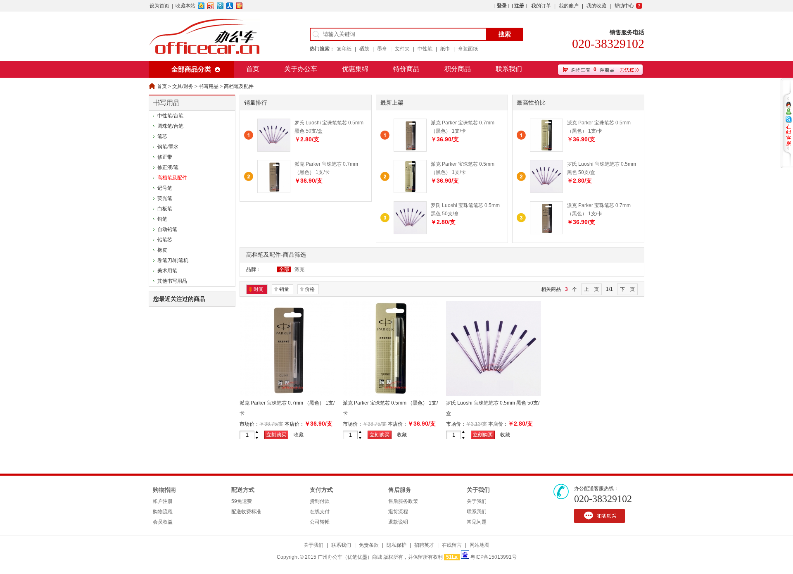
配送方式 (242, 490)
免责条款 (369, 545)
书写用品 (208, 86)
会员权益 (163, 522)
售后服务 (399, 490)
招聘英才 (424, 545)
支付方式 (321, 490)
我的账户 (569, 6)
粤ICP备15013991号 (493, 557)
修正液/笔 (167, 167)
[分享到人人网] (229, 5)
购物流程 (163, 511)
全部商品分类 (191, 69)
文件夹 (402, 49)
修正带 (164, 157)
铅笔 (162, 219)
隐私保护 (396, 545)
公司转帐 (320, 522)
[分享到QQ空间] (201, 5)
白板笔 (164, 209)
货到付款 (320, 501)
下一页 (627, 289)
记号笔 (164, 188)
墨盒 (382, 49)
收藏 (299, 435)
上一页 (591, 289)
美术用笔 (167, 271)
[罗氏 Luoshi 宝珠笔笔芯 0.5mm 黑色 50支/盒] (410, 233)
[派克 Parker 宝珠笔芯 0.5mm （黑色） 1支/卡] (410, 191)
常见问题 (477, 522)
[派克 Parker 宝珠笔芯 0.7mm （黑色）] (287, 394)
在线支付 (320, 511)
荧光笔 (164, 198)
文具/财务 (182, 86)
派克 (299, 269)
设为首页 (159, 6)
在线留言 (452, 545)
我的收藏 (596, 6)
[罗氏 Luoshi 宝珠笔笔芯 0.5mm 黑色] (493, 394)
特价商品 (406, 68)
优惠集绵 (355, 68)
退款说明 (398, 522)
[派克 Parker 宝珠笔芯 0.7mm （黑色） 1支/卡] (410, 150)
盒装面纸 (468, 49)
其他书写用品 (172, 281)
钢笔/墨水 (167, 147)
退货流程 (398, 511)
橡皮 (162, 250)
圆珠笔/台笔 (170, 126)
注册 (519, 6)
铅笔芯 (164, 240)
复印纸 (344, 49)
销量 (284, 289)
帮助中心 (624, 6)
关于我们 (478, 490)
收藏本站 (185, 6)
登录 (502, 6)
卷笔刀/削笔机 (172, 260)
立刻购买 (276, 435)
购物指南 (164, 490)
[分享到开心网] (239, 5)
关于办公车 (300, 68)
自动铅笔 (167, 229)
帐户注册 (163, 501)
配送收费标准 (246, 511)
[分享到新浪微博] (210, 5)
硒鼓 (364, 49)
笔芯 (162, 136)
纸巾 (445, 49)
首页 (252, 68)
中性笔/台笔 (170, 116)
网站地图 (479, 545)
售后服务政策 (403, 501)
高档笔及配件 (239, 86)
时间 (259, 289)
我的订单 (541, 6)
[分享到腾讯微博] (220, 5)
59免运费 (241, 501)
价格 (310, 289)
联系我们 (509, 68)
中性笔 (425, 49)
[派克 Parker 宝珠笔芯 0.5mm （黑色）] (390, 394)
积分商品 (457, 68)
